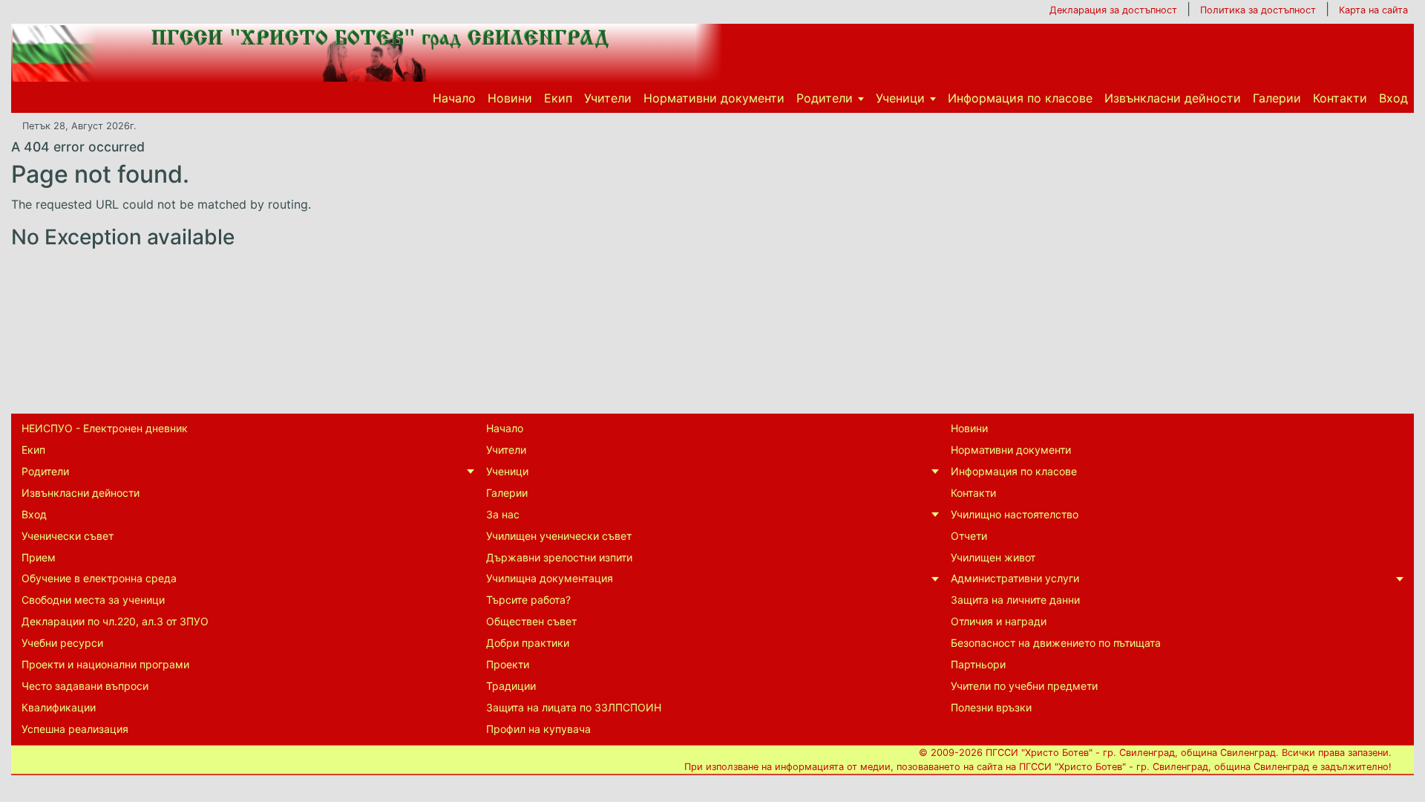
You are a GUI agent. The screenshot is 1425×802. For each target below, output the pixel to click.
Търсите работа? (528, 599)
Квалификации (59, 707)
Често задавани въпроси (85, 685)
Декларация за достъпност (1113, 10)
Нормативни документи (713, 98)
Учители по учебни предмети (1024, 685)
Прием (39, 557)
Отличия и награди (998, 621)
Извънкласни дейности (1172, 98)
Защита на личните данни (1015, 599)
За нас (503, 514)
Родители (824, 98)
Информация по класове (1020, 98)
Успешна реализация (75, 729)
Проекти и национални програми (105, 664)
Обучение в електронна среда (99, 578)
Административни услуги (1015, 578)
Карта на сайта (1373, 10)
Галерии (1277, 98)
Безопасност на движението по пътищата (1056, 642)
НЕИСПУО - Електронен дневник (105, 428)
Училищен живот (993, 557)
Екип (558, 98)
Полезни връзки (991, 707)
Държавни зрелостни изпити (559, 557)
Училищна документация (549, 578)
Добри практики (527, 642)
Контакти (1340, 98)
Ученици (900, 98)
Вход (1393, 98)
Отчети (969, 535)
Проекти (507, 664)
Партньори (978, 664)
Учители (608, 98)
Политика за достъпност (1258, 10)
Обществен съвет (531, 621)
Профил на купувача (538, 729)
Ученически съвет (68, 535)
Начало (454, 98)
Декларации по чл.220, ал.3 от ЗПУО (115, 621)
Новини (510, 98)
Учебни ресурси (62, 642)
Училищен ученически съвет (559, 535)
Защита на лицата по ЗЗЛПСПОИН (573, 707)
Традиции (511, 685)
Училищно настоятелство (1014, 514)
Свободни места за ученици (93, 599)
